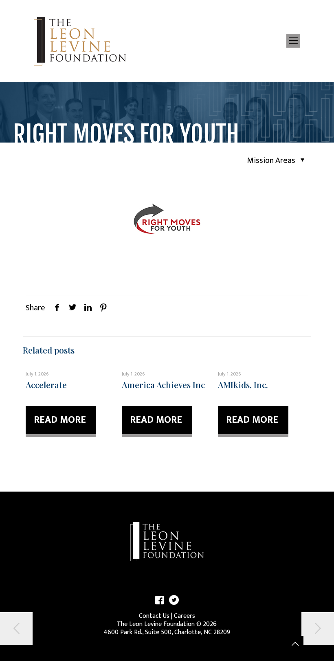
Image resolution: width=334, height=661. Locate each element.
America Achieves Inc (163, 384)
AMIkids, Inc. (243, 384)
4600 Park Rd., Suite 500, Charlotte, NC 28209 (166, 632)
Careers (184, 615)
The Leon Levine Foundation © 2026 (167, 624)
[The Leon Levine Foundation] (80, 40)
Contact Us (154, 615)
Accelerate (46, 384)
